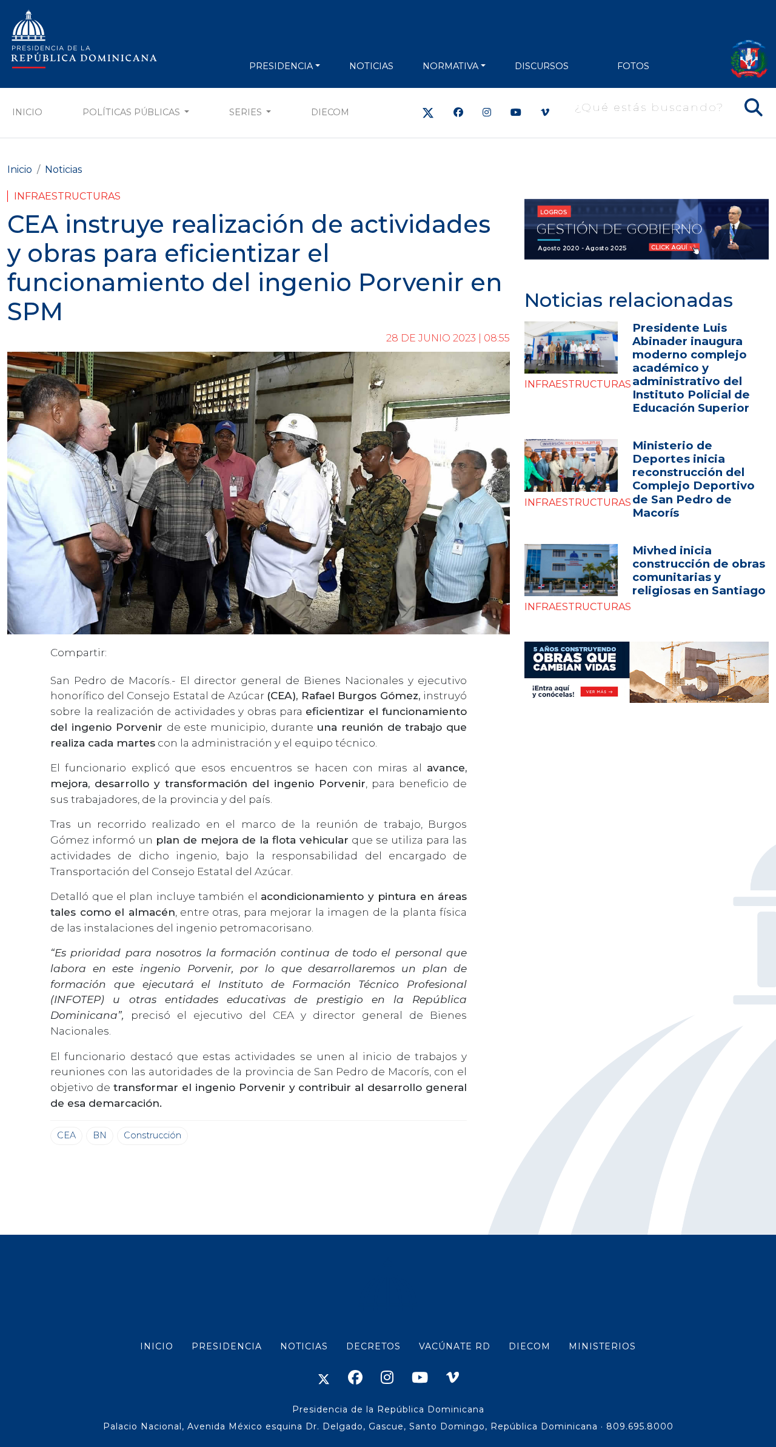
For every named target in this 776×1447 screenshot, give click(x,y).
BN (100, 1135)
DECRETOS (373, 1346)
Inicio (27, 112)
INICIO (156, 1346)
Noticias (63, 169)
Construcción (152, 1135)
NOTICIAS (371, 66)
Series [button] (246, 112)
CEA (66, 1135)
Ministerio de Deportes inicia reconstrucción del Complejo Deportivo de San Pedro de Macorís (693, 478)
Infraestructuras (67, 196)
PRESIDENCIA (281, 66)
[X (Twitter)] (428, 112)
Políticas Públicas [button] (132, 112)
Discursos (542, 66)
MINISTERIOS (602, 1346)
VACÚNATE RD (454, 1346)
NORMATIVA (450, 66)
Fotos (633, 66)
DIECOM (330, 112)
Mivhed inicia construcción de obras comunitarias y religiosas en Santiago (699, 570)
